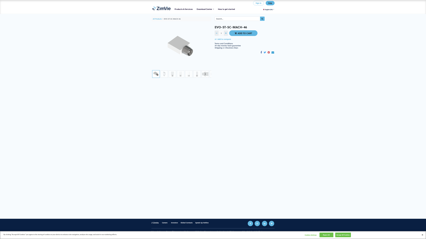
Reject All (326, 235)
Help (270, 3)
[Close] (422, 234)
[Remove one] (217, 33)
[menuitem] (161, 9)
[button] (155, 47)
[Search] (262, 19)
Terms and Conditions (224, 43)
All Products (157, 19)
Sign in (258, 3)
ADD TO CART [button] (245, 33)
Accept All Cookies (343, 235)
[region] (213, 235)
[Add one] (226, 33)
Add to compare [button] (224, 39)
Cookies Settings (311, 235)
